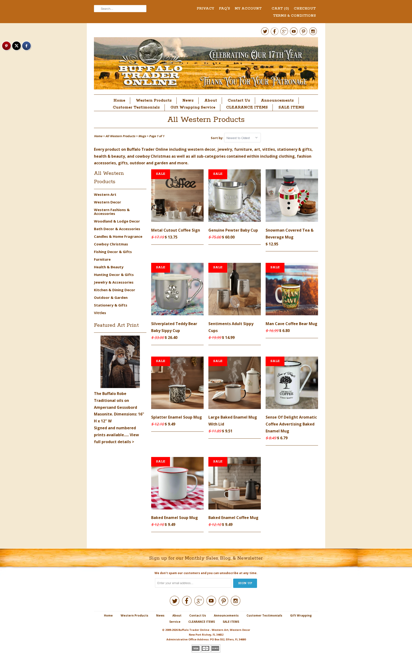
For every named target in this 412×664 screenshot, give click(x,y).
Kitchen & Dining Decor (114, 289)
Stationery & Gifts (110, 305)
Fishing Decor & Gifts (113, 251)
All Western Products (206, 120)
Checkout (305, 8)
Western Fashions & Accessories (112, 211)
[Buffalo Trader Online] (206, 64)
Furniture (102, 259)
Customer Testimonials (136, 107)
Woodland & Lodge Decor (117, 221)
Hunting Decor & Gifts (114, 274)
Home (119, 100)
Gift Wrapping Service (192, 107)
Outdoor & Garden (111, 297)
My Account (248, 8)
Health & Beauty (109, 267)
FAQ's (224, 8)
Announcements (277, 100)
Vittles (100, 312)
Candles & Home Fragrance (118, 236)
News (188, 100)
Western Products (154, 100)
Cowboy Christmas (111, 244)
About (210, 100)
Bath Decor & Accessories (117, 228)
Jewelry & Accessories (114, 282)
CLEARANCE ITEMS (247, 107)
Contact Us (239, 100)
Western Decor (107, 202)
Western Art (105, 194)
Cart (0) (280, 8)
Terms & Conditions (294, 16)
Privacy (205, 8)
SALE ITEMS (291, 107)
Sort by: (217, 138)
